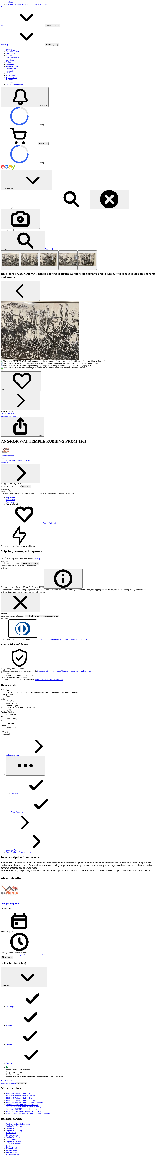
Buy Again (10, 60)
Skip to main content (9, 2)
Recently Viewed (12, 51)
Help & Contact (41, 4)
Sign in (10, 4)
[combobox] (27, 208)
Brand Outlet (30, 4)
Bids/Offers (10, 53)
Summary (9, 49)
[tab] (78, 673)
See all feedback (7, 1081)
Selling (8, 62)
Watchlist (9, 55)
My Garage (10, 73)
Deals (23, 4)
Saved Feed (10, 64)
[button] (23, 240)
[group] (78, 335)
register (18, 4)
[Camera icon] (20, 219)
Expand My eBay (52, 45)
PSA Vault (10, 82)
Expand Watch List (52, 25)
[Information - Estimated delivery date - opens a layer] (63, 579)
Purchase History (12, 58)
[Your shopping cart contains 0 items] (19, 143)
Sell (2, 6)
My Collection (11, 78)
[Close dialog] (20, 602)
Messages (9, 80)
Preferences (10, 75)
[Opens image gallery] (2, 370)
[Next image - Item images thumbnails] (20, 400)
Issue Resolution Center (15, 84)
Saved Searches (12, 67)
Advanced (49, 249)
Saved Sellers (11, 69)
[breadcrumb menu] (25, 766)
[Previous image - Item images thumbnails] (20, 291)
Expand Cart (43, 144)
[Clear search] (109, 199)
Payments (9, 71)
